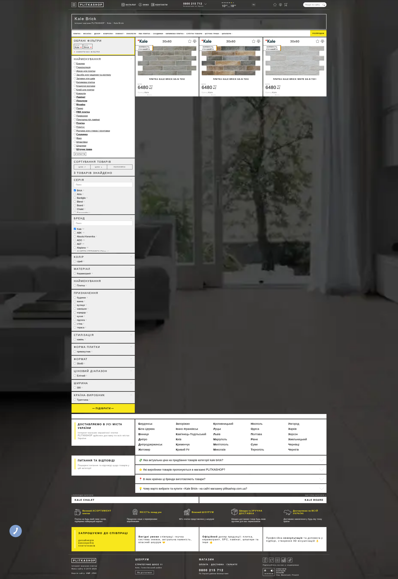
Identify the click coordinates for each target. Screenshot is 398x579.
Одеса (255, 429)
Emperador (83, 212)
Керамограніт (84, 273)
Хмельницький (297, 439)
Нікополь (256, 424)
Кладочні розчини (85, 85)
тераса (81, 327)
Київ (178, 439)
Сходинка (82, 134)
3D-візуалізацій (304, 540)
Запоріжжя (183, 424)
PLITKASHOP (84, 560)
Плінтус (80, 126)
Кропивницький (223, 424)
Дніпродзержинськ (150, 444)
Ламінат (120, 34)
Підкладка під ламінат (88, 119)
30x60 (80, 363)
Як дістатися (144, 572)
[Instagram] (283, 560)
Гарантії (232, 564)
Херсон (293, 434)
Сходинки (158, 34)
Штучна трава (212, 34)
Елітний (81, 375)
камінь (81, 339)
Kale (77, 46)
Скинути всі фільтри (87, 52)
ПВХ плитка (144, 34)
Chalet (80, 209)
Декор (97, 34)
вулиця (81, 305)
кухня (80, 316)
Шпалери (226, 34)
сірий (80, 261)
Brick (86, 46)
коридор (82, 312)
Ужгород (293, 424)
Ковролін (108, 34)
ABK (80, 232)
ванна (80, 301)
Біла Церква (146, 429)
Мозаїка (87, 34)
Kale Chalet (85, 500)
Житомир (144, 449)
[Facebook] (265, 560)
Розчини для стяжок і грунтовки (93, 130)
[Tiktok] (290, 560)
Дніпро (142, 439)
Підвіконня (82, 115)
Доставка (217, 564)
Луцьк (217, 429)
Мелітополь (220, 444)
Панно (79, 108)
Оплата (203, 564)
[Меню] (74, 4)
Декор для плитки (85, 70)
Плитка (77, 34)
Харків (292, 429)
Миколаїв (219, 449)
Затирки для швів (85, 78)
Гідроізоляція (83, 67)
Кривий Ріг (183, 449)
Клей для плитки (85, 89)
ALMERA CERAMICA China (92, 251)
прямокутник (84, 351)
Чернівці (293, 444)
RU (254, 5)
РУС (95, 573)
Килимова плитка (175, 34)
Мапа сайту (77, 568)
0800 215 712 (192, 3)
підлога (81, 319)
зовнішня (82, 308)
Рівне (254, 439)
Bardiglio (82, 197)
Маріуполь (220, 439)
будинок (82, 297)
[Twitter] (271, 560)
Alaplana (82, 247)
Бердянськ (145, 424)
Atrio (79, 194)
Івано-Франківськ (187, 429)
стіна (80, 323)
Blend (80, 201)
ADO (80, 240)
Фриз (79, 138)
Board (80, 205)
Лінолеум (131, 34)
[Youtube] (277, 560)
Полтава (256, 434)
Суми (254, 444)
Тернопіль (257, 449)
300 (79, 387)
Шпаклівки (82, 141)
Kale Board (314, 500)
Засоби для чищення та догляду (93, 74)
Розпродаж (318, 33)
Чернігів (293, 449)
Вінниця (143, 434)
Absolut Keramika (86, 236)
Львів (216, 434)
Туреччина (83, 399)
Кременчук (183, 444)
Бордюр (80, 63)
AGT (80, 243)
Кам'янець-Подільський (191, 434)
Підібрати (103, 408)
